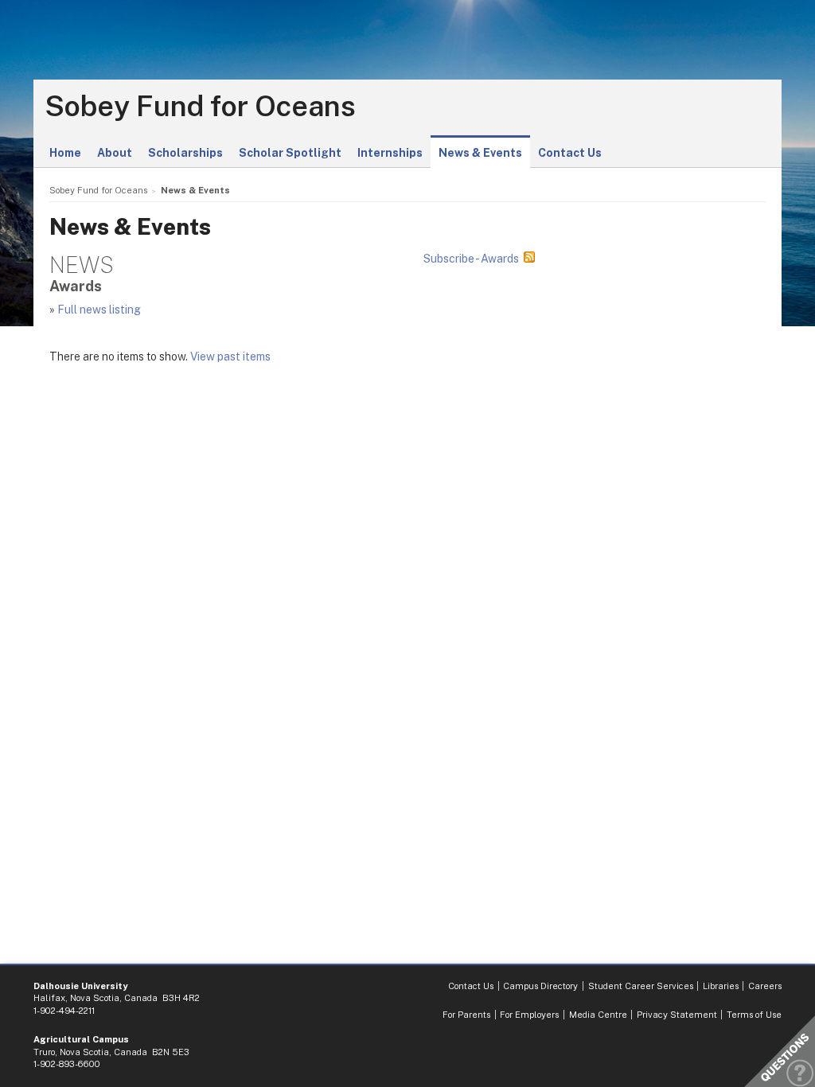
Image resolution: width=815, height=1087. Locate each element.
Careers (765, 986)
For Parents (466, 1014)
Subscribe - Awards (471, 258)
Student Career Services (640, 986)
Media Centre (598, 1014)
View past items (230, 356)
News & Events (480, 152)
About (114, 152)
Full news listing (99, 309)
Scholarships (185, 152)
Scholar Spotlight (290, 152)
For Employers (529, 1014)
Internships (390, 152)
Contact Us (570, 152)
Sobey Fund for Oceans (200, 107)
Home (65, 152)
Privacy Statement (677, 1014)
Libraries (721, 986)
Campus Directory (540, 986)
